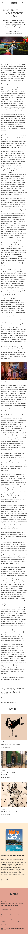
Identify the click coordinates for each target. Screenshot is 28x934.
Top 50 (3, 921)
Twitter (19, 921)
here (8, 702)
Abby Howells (5, 747)
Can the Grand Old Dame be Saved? (11, 774)
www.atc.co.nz (4, 693)
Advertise (12, 917)
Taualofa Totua (16, 31)
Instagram (20, 917)
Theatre (3, 61)
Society (3, 914)
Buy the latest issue (7, 880)
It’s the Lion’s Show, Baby (10, 812)
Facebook (20, 919)
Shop (3, 924)
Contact (12, 914)
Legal (11, 919)
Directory (24, 3)
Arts (2, 919)
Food (2, 917)
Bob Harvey (5, 777)
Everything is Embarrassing (11, 744)
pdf (12, 702)
